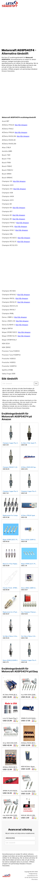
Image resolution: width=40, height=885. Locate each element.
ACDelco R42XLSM (9, 136)
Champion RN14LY (9, 310)
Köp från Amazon (21, 125)
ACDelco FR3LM (8, 125)
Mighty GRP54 (7, 328)
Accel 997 (5, 121)
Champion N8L (7, 234)
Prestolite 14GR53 (8, 362)
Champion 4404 (8, 196)
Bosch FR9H (6, 163)
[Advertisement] (20, 27)
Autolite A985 (7, 151)
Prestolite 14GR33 (9, 359)
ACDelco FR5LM (8, 132)
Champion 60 (7, 204)
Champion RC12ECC (9, 238)
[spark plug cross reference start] (20, 4)
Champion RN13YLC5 (10, 306)
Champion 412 (7, 189)
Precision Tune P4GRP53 (11, 355)
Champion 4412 (8, 200)
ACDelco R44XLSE (9, 140)
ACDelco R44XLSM (9, 144)
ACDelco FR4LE (7, 129)
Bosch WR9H (6, 174)
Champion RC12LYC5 (9, 245)
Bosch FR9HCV (7, 170)
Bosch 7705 (6, 159)
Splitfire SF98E (7, 370)
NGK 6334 (6, 343)
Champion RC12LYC (9, 242)
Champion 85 (7, 219)
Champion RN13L (8, 298)
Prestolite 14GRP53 (9, 366)
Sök (36, 383)
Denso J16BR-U (7, 317)
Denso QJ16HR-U (8, 325)
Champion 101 (7, 181)
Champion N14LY (8, 230)
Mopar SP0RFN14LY (9, 340)
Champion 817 (7, 211)
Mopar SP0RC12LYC (9, 336)
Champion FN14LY (9, 223)
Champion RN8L (8, 313)
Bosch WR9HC (7, 178)
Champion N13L (8, 226)
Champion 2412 (7, 185)
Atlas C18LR (6, 147)
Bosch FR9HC (7, 166)
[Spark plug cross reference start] (10, 875)
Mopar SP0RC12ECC (9, 332)
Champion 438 (7, 193)
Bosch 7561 (6, 155)
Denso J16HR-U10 (8, 321)
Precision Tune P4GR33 (11, 351)
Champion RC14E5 (9, 291)
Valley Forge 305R (8, 374)
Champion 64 (7, 208)
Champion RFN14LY (9, 295)
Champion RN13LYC (9, 302)
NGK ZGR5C (6, 347)
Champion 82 (7, 215)
